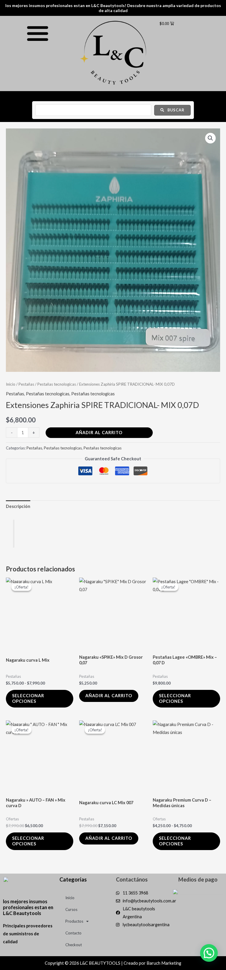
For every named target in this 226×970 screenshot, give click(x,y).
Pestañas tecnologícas (56, 384)
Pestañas (26, 384)
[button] (210, 138)
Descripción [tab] (18, 506)
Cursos (71, 909)
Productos (74, 921)
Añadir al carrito (99, 432)
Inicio (10, 384)
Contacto (73, 933)
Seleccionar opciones (28, 698)
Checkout (73, 944)
